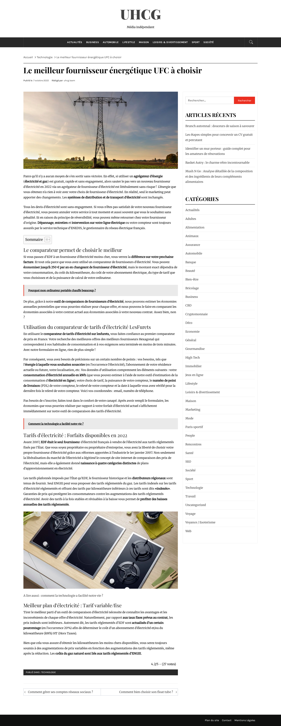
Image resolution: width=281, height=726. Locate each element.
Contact (226, 720)
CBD (188, 305)
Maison (144, 42)
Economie (192, 331)
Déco (188, 323)
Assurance (192, 245)
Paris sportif (194, 427)
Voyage (190, 514)
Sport (196, 42)
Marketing (192, 409)
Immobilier (193, 366)
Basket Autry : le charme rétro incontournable (217, 162)
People (190, 435)
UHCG (140, 14)
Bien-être (191, 279)
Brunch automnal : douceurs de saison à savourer (219, 126)
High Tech (192, 357)
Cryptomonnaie (196, 314)
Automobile (111, 42)
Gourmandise (195, 349)
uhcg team (69, 80)
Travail (190, 496)
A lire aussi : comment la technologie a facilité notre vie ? (63, 595)
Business (92, 42)
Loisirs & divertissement (170, 42)
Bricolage (192, 288)
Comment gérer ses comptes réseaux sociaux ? (60, 692)
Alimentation (194, 227)
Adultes (190, 219)
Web (188, 531)
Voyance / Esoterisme (200, 522)
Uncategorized (195, 505)
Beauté (190, 271)
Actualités (74, 42)
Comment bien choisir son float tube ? (146, 692)
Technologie (48, 672)
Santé (189, 453)
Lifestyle (128, 42)
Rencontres (193, 444)
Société (208, 42)
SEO (188, 461)
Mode (189, 418)
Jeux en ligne (194, 375)
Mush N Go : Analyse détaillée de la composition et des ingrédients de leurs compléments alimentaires (219, 176)
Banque (190, 262)
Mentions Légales (244, 720)
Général (190, 340)
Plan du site (212, 720)
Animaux (192, 236)
